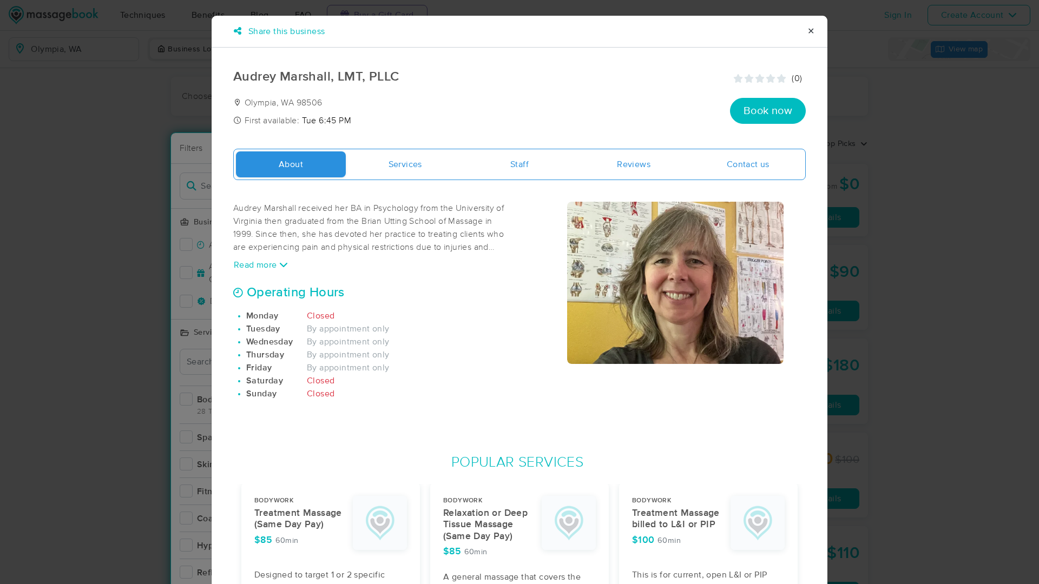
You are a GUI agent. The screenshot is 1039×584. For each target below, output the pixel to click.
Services (405, 164)
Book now (768, 110)
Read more (256, 265)
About (291, 164)
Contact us (748, 164)
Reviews (633, 164)
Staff (519, 164)
